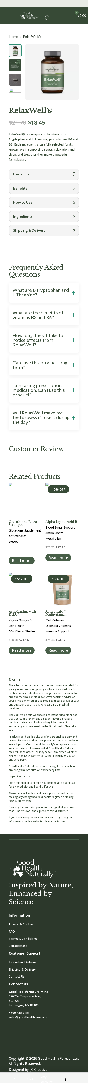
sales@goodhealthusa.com (28, 1017)
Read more (22, 560)
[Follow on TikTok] (36, 1037)
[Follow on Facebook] (14, 1037)
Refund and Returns (22, 962)
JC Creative (38, 1069)
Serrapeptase (18, 946)
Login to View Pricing (23, 550)
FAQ (12, 931)
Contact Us (17, 976)
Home (13, 36)
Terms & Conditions (23, 939)
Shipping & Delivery (22, 969)
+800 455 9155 (19, 1013)
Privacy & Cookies (21, 924)
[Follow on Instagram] (25, 1037)
